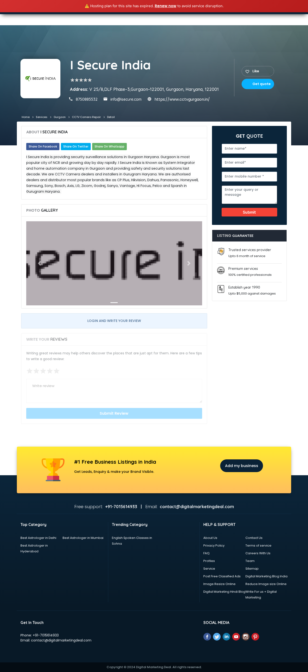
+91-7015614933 (46, 635)
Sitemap (252, 568)
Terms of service (258, 545)
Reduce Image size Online (266, 584)
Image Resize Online (219, 584)
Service (209, 568)
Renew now (165, 5)
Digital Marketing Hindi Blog (224, 591)
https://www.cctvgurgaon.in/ (182, 99)
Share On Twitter (75, 146)
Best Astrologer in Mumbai (83, 538)
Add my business (241, 466)
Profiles (209, 561)
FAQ (206, 553)
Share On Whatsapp (109, 146)
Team (250, 561)
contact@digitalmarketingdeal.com (61, 640)
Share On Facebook (43, 146)
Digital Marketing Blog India (266, 576)
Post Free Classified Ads (222, 576)
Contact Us (254, 538)
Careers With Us (257, 553)
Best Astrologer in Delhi (38, 538)
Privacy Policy (214, 545)
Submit (249, 212)
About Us (210, 538)
